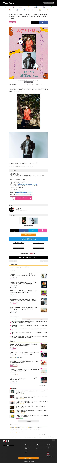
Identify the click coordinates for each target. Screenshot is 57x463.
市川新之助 (25, 427)
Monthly (41, 319)
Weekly (28, 319)
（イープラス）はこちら (23, 198)
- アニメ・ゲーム (27, 448)
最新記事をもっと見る (43, 385)
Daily (15, 319)
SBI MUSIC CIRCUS (28, 429)
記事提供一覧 (49, 444)
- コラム (37, 448)
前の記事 (13, 260)
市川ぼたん (31, 427)
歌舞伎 (12, 427)
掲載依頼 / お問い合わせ (50, 445)
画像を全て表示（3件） (29, 82)
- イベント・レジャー (28, 445)
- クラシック (27, 447)
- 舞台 (26, 444)
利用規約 (48, 448)
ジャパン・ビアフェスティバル (16, 429)
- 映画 (26, 452)
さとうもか (19, 267)
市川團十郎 (18, 427)
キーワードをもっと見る (42, 434)
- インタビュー (38, 445)
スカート (12, 267)
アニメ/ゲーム (19, 432)
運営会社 (48, 443)
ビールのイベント (39, 427)
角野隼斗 (12, 432)
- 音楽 (26, 443)
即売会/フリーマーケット (39, 429)
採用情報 (48, 447)
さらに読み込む (28, 421)
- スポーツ (26, 451)
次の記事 (43, 260)
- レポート (37, 447)
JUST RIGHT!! (26, 267)
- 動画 (36, 443)
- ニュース (37, 444)
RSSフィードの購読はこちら (28, 234)
